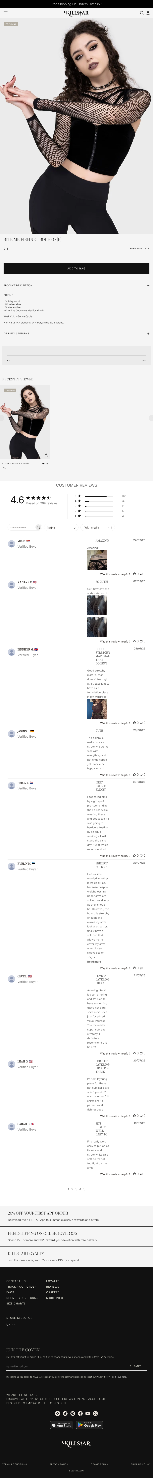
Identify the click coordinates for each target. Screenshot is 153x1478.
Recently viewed (18, 379)
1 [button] (68, 1189)
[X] (95, 1413)
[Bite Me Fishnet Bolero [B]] (25, 422)
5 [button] (84, 1189)
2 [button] (72, 1189)
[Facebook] (80, 1413)
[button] (101, 496)
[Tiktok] (65, 1413)
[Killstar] (76, 1444)
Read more (94, 961)
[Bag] (148, 13)
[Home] (76, 13)
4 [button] (80, 1189)
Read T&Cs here (118, 1377)
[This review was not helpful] (141, 574)
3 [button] (76, 1189)
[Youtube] (87, 1413)
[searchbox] (21, 527)
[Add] (46, 455)
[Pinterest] (72, 1413)
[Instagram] (57, 1413)
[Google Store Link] (89, 1425)
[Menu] (5, 13)
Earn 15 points (139, 248)
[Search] (142, 13)
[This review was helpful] (134, 574)
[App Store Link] (61, 1425)
